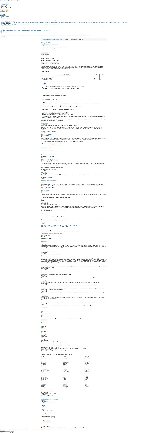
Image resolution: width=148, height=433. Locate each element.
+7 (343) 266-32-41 (44, 55)
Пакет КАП (32, 24)
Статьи (44, 406)
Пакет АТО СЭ (12, 24)
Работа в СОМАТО (3, 37)
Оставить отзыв (44, 307)
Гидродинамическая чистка (76, 26)
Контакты (3, 36)
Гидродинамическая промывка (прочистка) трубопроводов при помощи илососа (38, 26)
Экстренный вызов (46, 414)
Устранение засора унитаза (68, 35)
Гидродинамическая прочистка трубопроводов (91, 22)
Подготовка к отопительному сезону (55, 22)
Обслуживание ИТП (37, 22)
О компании (3, 15)
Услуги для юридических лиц (48, 403)
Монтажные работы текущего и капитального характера (12, 26)
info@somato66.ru (49, 410)
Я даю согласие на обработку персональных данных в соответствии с (63, 318)
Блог (8, 16)
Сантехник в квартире (5, 20)
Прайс (2, 31)
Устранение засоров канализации (26, 20)
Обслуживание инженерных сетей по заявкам (62, 26)
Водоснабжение (41, 20)
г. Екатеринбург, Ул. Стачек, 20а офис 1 (51, 417)
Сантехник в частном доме (15, 20)
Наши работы (4, 32)
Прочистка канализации (5, 33)
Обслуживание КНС (45, 22)
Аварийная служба (57, 20)
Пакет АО (3, 24)
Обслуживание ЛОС (46, 30)
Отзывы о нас (4, 16)
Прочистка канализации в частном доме (55, 35)
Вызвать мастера (45, 52)
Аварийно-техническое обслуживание (8, 22)
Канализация (35, 20)
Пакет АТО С (7, 24)
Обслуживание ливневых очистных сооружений (25, 22)
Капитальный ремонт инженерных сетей (108, 22)
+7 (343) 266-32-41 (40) (4, 4)
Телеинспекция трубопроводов (122, 22)
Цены (44, 405)
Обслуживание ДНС (66, 22)
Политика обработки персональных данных (49, 399)
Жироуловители (51, 20)
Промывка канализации (98, 26)
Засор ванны (80, 35)
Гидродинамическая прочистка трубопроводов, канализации (54, 46)
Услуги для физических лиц (48, 402)
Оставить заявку (3, 13)
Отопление (46, 20)
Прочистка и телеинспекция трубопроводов (57, 24)
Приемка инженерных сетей (6, 30)
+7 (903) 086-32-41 (3, 5)
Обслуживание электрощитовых (76, 22)
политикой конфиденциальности (78, 318)
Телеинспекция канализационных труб (26, 35)
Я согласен (2, 430)
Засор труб (75, 35)
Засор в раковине (86, 35)
